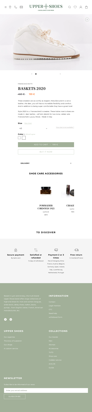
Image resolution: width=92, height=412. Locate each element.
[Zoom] (87, 19)
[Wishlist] (75, 7)
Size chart (28, 123)
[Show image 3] (40, 74)
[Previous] (31, 73)
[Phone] (15, 7)
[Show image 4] (42, 74)
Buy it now (46, 152)
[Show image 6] (47, 74)
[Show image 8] (51, 74)
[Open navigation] (5, 7)
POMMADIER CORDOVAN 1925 (46, 207)
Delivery (25, 163)
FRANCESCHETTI (25, 84)
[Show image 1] (35, 74)
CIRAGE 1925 (73, 205)
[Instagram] (11, 319)
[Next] (60, 73)
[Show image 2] (38, 74)
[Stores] (10, 7)
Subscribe (15, 396)
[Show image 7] (49, 74)
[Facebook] (5, 319)
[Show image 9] (53, 74)
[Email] (21, 7)
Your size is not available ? (65, 127)
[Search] (69, 7)
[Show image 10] (56, 74)
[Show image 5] (44, 74)
